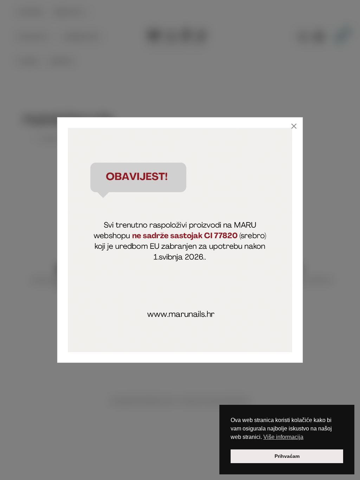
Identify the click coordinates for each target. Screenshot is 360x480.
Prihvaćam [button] (287, 456)
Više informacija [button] (283, 437)
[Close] (294, 126)
